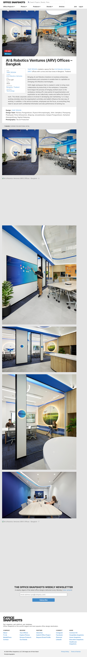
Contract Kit (73, 633)
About (5, 633)
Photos (23, 6)
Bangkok (9, 87)
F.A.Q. (5, 635)
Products (36, 6)
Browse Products (25, 637)
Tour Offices (24, 633)
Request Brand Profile (43, 637)
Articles (61, 6)
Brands (49, 6)
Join (75, 6)
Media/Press (7, 637)
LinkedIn (59, 639)
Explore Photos (25, 635)
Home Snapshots (75, 637)
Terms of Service (76, 651)
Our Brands (23, 639)
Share (9, 54)
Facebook (59, 635)
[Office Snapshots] (14, 2)
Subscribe (44, 600)
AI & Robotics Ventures (14, 76)
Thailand (16, 87)
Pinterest (59, 637)
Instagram (59, 633)
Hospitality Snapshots (76, 635)
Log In (81, 6)
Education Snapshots (76, 639)
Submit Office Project (43, 635)
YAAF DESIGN (11, 72)
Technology (10, 91)
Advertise (39, 633)
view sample (67, 590)
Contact (6, 639)
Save (9, 51)
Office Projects (8, 6)
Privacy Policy (65, 651)
